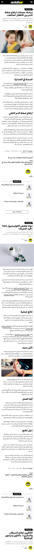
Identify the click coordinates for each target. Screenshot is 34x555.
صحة (20, 151)
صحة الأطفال (14, 151)
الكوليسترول (18, 468)
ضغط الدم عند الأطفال (26, 152)
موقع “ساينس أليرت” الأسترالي (22, 334)
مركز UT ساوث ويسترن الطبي (21, 288)
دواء (13, 468)
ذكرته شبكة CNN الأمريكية (20, 83)
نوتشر (25, 27)
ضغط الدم (7, 151)
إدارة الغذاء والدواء (9, 295)
